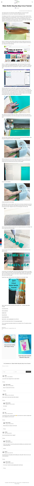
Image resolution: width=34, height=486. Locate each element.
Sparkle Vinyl (4, 312)
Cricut (9, 114)
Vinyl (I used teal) (5, 310)
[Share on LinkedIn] (1, 244)
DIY (2, 329)
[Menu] (1, 2)
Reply (4, 400)
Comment (28, 371)
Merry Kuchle (4, 327)
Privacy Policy (17, 483)
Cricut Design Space (13, 64)
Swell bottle (11, 319)
